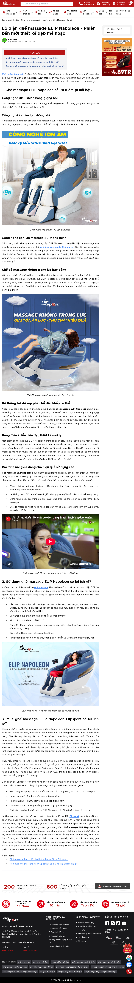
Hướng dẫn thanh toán (59, 946)
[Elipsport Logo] (8, 3)
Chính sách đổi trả (57, 932)
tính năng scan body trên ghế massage (20, 971)
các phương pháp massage (70, 971)
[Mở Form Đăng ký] (127, 947)
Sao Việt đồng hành (123, 12)
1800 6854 (7, 950)
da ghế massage (47, 971)
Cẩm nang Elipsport (30, 20)
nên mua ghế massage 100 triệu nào (72, 967)
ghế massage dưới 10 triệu (83, 962)
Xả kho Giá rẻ (56, 12)
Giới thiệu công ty (86, 922)
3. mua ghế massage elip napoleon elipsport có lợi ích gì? (35, 66)
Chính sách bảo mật (57, 936)
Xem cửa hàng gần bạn (115, 886)
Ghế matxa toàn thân (13, 73)
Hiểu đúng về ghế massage (114, 30)
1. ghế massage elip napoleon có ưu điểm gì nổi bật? (33, 58)
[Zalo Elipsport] (129, 964)
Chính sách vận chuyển (59, 924)
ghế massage (41, 587)
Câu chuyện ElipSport (87, 926)
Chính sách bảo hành (58, 928)
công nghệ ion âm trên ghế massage (107, 967)
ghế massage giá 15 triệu (109, 962)
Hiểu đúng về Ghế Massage (53, 20)
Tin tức (110, 12)
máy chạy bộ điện (41, 962)
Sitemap (82, 941)
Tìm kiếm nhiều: (9, 962)
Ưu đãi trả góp (72, 12)
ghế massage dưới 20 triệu (15, 967)
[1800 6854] (129, 971)
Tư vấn (70, 20)
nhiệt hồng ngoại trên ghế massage (100, 971)
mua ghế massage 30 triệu (41, 967)
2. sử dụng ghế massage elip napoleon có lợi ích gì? (32, 62)
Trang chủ (6, 20)
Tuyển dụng (83, 937)
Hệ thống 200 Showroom (89, 933)
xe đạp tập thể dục (60, 962)
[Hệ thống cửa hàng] (129, 958)
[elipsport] (109, 938)
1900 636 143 (30, 950)
